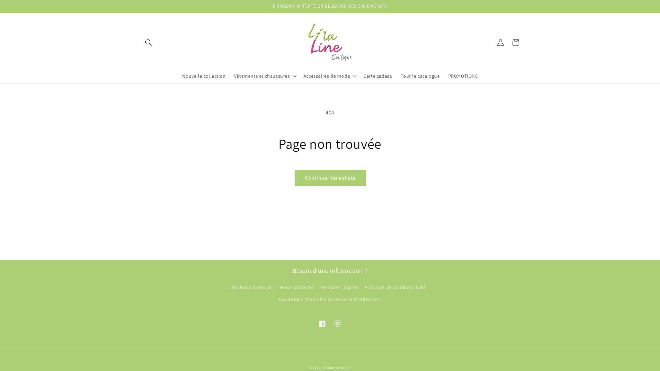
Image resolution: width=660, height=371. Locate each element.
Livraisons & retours (251, 287)
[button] (148, 42)
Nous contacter (297, 287)
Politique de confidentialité (395, 287)
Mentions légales (339, 287)
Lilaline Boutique (337, 368)
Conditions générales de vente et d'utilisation (330, 299)
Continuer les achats (330, 178)
